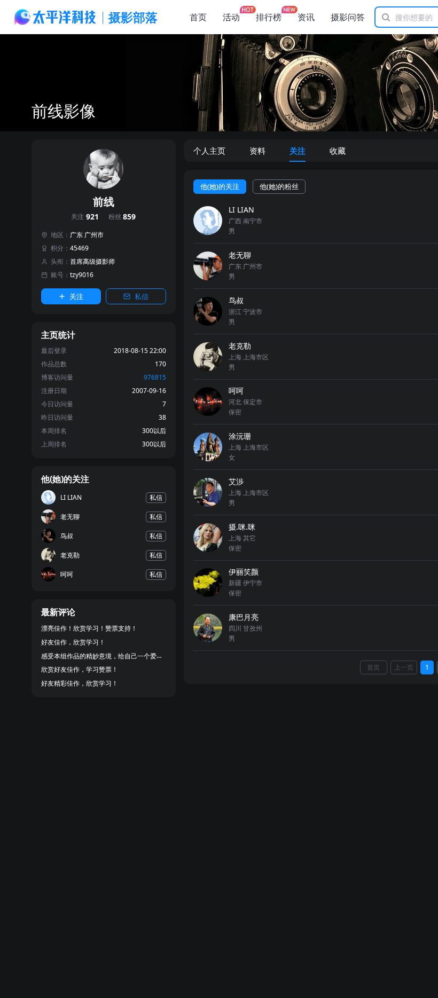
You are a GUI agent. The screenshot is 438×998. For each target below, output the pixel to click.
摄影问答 (348, 17)
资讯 (306, 17)
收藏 (338, 150)
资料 (257, 150)
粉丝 (122, 217)
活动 (231, 17)
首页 (198, 17)
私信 (141, 296)
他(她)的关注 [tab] (219, 186)
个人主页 (209, 150)
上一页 (403, 667)
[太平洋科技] (55, 17)
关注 (85, 217)
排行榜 (268, 17)
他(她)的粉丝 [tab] (279, 186)
